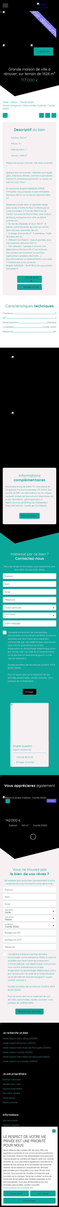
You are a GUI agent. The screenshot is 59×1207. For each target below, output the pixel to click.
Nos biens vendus (11, 1093)
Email (7, 592)
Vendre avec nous (11, 1084)
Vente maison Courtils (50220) (18, 1052)
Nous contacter (10, 1102)
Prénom (9, 576)
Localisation (9, 924)
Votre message (12, 623)
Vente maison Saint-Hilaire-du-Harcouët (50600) (26, 1056)
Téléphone (10, 599)
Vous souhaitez (10, 614)
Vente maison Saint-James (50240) (20, 1038)
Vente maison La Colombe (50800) (20, 1061)
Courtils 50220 (27, 102)
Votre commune (13, 607)
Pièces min (10, 947)
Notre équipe (9, 1097)
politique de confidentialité (20, 681)
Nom (7, 584)
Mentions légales (11, 1125)
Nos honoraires (10, 1120)
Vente (6, 102)
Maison (14, 102)
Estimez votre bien (12, 1079)
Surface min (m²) (13, 940)
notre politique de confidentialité (18, 1187)
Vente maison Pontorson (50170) (19, 1043)
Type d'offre (9, 910)
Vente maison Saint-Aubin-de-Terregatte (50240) (27, 1047)
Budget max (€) (12, 932)
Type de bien (9, 917)
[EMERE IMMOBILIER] (46, 5)
